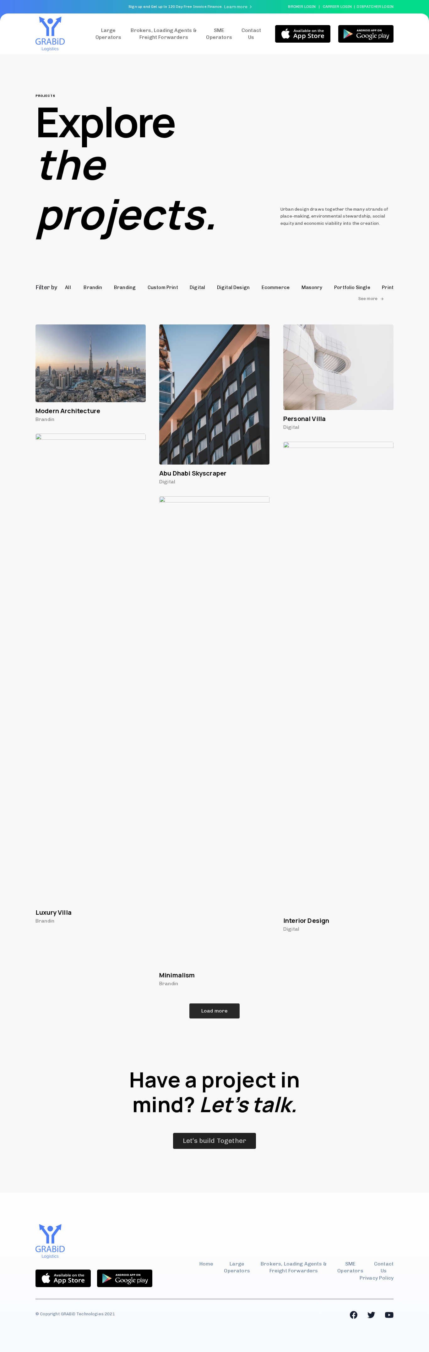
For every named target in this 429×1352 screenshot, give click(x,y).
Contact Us (384, 1267)
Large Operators (108, 33)
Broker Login (302, 6)
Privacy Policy (377, 1278)
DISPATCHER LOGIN (375, 6)
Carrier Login (337, 6)
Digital (167, 482)
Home (206, 1264)
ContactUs (251, 33)
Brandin (44, 419)
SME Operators (219, 33)
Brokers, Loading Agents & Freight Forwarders (164, 33)
